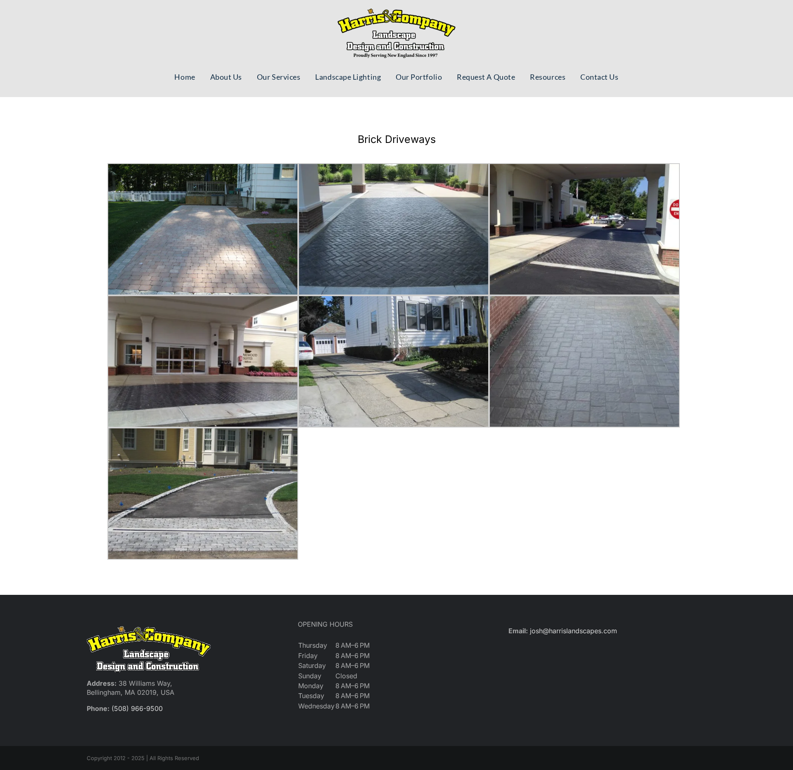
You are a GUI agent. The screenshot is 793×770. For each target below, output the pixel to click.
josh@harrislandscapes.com (573, 631)
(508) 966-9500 (137, 708)
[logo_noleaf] (396, 8)
